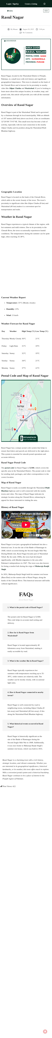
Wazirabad (29, 88)
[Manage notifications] (45, 1032)
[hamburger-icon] (46, 10)
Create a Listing (31, 4)
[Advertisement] (26, 161)
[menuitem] (44, 4)
